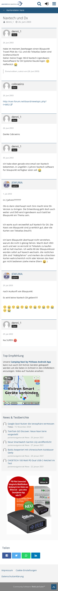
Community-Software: (29, 586)
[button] (54, 4)
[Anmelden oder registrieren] (47, 4)
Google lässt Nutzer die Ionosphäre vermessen (31, 423)
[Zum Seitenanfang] (54, 587)
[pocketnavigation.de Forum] (12, 4)
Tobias (10, 427)
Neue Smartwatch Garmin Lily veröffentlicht (29, 442)
